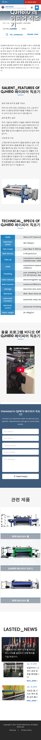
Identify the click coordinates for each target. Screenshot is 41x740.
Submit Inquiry (21, 476)
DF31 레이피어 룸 (20, 600)
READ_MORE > (32, 681)
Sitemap (12, 730)
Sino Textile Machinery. (21, 725)
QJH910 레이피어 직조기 (20, 568)
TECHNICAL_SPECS (10, 29)
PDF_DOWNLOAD (16, 35)
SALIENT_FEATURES (23, 23)
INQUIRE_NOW (32, 34)
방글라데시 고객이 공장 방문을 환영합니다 (33, 672)
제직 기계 (6, 23)
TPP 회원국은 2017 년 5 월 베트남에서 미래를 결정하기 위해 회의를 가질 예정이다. (20, 653)
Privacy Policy (26, 730)
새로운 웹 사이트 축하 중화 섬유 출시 (32, 693)
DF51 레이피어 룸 (20, 536)
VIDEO (23, 29)
